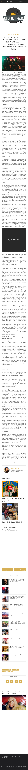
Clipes (17, 669)
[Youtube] (16, 681)
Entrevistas (11, 34)
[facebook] (6, 1)
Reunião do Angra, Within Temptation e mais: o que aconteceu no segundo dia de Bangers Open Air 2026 (17, 623)
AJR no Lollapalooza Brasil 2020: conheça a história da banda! (17, 647)
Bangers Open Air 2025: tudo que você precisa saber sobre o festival (17, 639)
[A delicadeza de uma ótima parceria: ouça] (14, 489)
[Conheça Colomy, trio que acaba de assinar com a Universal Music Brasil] (14, 511)
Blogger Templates (14, 767)
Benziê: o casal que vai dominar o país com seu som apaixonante (17, 605)
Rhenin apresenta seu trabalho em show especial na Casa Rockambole (17, 655)
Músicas (9, 669)
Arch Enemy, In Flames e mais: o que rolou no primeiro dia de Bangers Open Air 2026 (17, 588)
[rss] (12, 1)
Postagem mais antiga (21, 569)
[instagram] (9, 1)
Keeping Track (11, 766)
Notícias (17, 34)
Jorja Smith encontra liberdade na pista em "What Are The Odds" (14, 692)
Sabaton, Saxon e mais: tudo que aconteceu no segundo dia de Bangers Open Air (17, 614)
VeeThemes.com (23, 766)
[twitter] (8, 1)
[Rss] (20, 681)
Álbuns (13, 669)
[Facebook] (7, 681)
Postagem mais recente (6, 569)
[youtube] (10, 1)
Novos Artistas (6, 671)
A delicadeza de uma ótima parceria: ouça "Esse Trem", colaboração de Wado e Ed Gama (13, 500)
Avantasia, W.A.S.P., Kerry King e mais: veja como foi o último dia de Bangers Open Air (17, 597)
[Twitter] (11, 681)
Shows (11, 671)
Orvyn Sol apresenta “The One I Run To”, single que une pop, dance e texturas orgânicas (17, 580)
